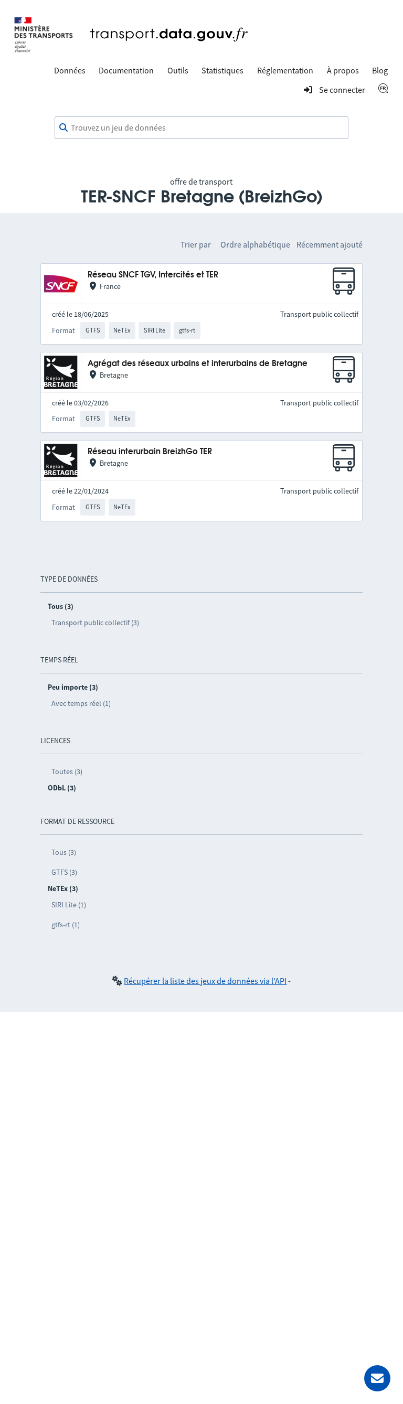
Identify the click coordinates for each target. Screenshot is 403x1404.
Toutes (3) (66, 771)
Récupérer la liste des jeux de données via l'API (205, 981)
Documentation (126, 70)
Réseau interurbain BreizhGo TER (150, 452)
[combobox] (201, 128)
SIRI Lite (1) (68, 904)
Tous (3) (63, 852)
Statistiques (222, 70)
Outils (177, 70)
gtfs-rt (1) (65, 924)
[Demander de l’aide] (377, 1378)
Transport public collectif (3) (95, 622)
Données (70, 70)
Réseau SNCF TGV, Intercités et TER (153, 275)
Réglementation (285, 70)
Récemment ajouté (329, 244)
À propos (343, 70)
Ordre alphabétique (255, 244)
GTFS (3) (64, 872)
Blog (380, 70)
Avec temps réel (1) (81, 703)
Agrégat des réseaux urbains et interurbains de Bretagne (197, 364)
